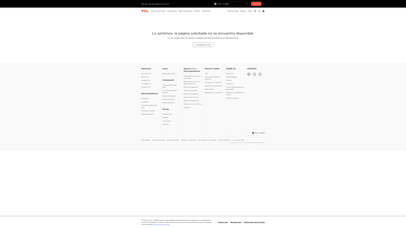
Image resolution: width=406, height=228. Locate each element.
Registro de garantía (191, 94)
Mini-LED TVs (146, 74)
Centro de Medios (224, 140)
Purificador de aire (148, 111)
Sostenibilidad (231, 77)
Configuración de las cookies (254, 222)
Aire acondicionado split (169, 86)
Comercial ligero (168, 99)
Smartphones (167, 114)
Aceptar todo (223, 222)
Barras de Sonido (168, 74)
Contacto (187, 107)
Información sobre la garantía (212, 78)
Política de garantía (191, 87)
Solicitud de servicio (191, 97)
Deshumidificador (168, 96)
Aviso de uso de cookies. (161, 224)
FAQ (206, 74)
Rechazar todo (235, 222)
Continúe (256, 4)
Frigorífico (145, 98)
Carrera (229, 80)
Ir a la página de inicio (203, 45)
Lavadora (144, 102)
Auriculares (166, 121)
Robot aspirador (147, 114)
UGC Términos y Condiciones (207, 140)
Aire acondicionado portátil (169, 92)
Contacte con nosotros (213, 82)
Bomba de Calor (168, 103)
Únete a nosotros (232, 98)
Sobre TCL (230, 74)
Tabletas (165, 117)
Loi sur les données (238, 140)
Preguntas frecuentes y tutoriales (192, 77)
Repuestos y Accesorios (192, 104)
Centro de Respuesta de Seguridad (235, 88)
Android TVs (145, 87)
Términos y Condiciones (188, 140)
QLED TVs (145, 77)
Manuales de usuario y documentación (192, 83)
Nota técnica (209, 89)
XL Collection (146, 84)
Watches (165, 124)
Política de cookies (173, 140)
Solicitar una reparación (213, 86)
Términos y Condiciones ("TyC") (234, 94)
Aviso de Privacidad (158, 140)
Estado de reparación (191, 101)
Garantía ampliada (190, 90)
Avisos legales (145, 140)
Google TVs (145, 80)
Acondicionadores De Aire (149, 106)
